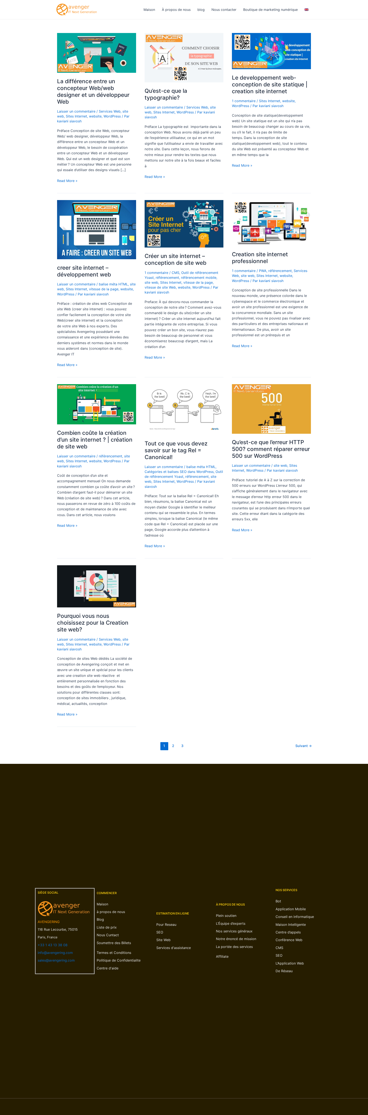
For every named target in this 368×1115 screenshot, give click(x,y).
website (95, 116)
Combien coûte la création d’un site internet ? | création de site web (94, 439)
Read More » (67, 180)
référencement (167, 277)
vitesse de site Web (160, 287)
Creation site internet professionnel (260, 257)
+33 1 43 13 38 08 (53, 945)
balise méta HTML (113, 284)
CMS (175, 273)
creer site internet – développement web (84, 271)
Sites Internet (76, 116)
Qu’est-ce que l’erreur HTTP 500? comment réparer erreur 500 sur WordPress (271, 449)
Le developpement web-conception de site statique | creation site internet (270, 84)
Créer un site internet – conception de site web (175, 259)
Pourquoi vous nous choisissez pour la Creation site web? (92, 623)
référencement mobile (198, 277)
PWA (262, 271)
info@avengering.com (55, 952)
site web (151, 282)
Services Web (110, 111)
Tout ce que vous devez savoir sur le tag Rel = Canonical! (176, 450)
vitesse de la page (103, 289)
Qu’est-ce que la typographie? (166, 94)
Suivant (303, 746)
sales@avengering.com (56, 960)
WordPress (112, 116)
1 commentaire (244, 101)
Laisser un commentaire (76, 111)
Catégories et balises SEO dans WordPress (179, 471)
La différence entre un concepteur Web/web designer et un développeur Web (93, 91)
